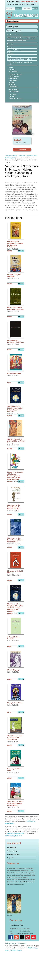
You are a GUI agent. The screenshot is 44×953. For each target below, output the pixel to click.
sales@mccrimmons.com (29, 1)
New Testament (13, 91)
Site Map (13, 950)
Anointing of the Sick (15, 74)
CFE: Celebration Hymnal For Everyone (21, 38)
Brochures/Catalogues (15, 35)
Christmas (11, 69)
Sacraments (11, 47)
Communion (12, 78)
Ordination (11, 84)
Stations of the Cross (15, 98)
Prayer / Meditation (14, 50)
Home (9, 4)
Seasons (10, 44)
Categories (8, 155)
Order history (12, 851)
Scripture (10, 53)
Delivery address (13, 854)
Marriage (11, 82)
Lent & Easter (13, 71)
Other (9, 56)
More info (21, 250)
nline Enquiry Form (17, 925)
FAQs (28, 4)
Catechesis (21, 155)
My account (11, 847)
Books (15, 155)
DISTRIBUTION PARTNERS (16, 41)
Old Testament (13, 89)
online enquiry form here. (13, 836)
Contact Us (33, 4)
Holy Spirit (11, 96)
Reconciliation (13, 86)
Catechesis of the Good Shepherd (19, 59)
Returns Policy (22, 943)
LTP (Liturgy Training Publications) (20, 62)
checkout (34, 8)
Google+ (19, 950)
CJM (10, 64)
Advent (10, 67)
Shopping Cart (22, 4)
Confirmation (12, 80)
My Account (15, 4)
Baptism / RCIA (13, 76)
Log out (10, 858)
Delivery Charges (10, 943)
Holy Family (12, 94)
